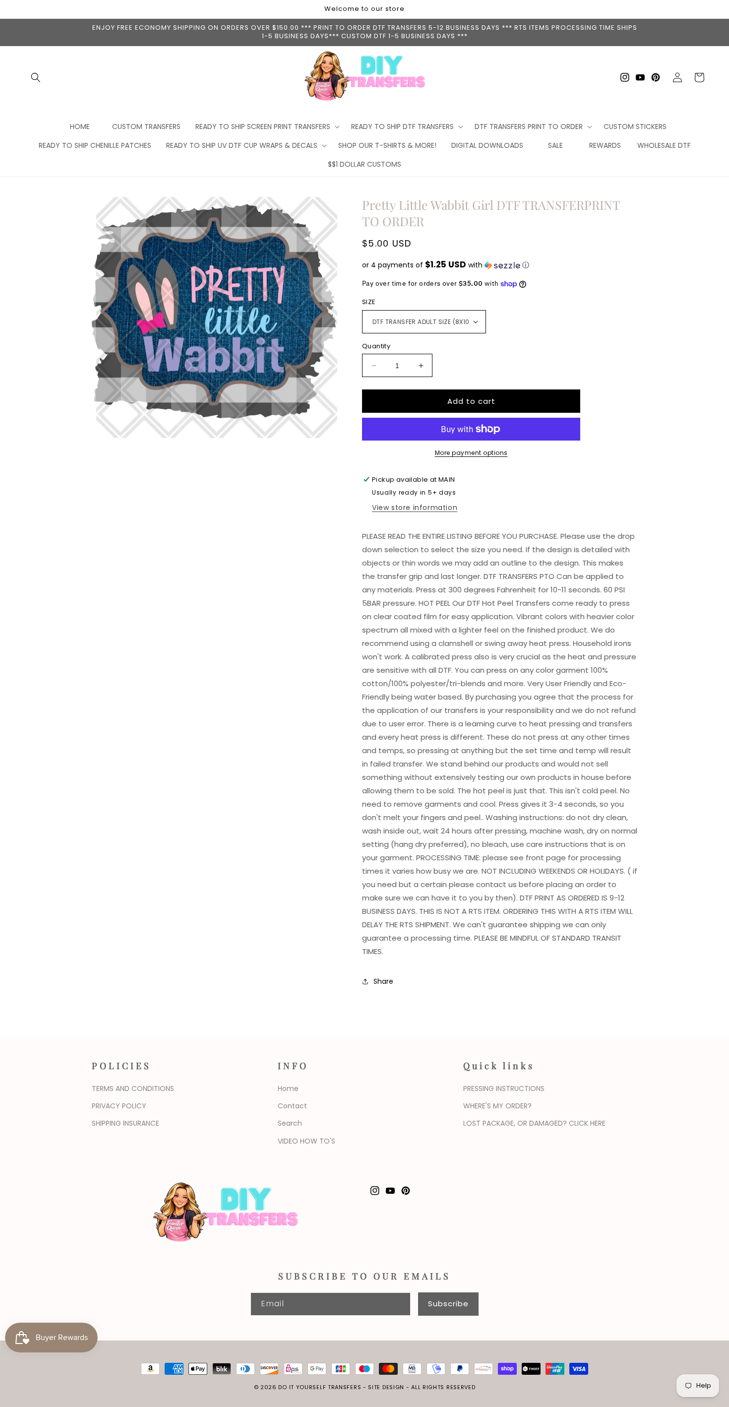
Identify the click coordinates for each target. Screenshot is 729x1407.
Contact (292, 1106)
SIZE (369, 302)
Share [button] (383, 981)
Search (290, 1123)
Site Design (386, 1387)
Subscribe (448, 1303)
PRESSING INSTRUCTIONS (504, 1088)
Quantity (376, 346)
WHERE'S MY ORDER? (497, 1106)
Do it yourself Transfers (319, 1387)
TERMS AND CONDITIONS (133, 1088)
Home (288, 1088)
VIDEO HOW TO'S (306, 1141)
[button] (36, 77)
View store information (414, 507)
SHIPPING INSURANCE (125, 1123)
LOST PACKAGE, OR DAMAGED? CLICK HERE (534, 1123)
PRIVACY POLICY (119, 1106)
